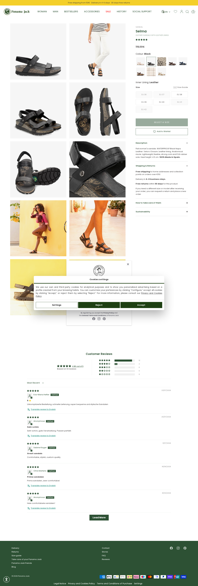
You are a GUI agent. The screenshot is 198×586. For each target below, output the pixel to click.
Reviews (106, 559)
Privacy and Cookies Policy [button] (81, 583)
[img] (33, 390)
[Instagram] (99, 318)
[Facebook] (93, 318)
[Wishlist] (175, 11)
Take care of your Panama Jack (27, 559)
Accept (141, 305)
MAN (55, 11)
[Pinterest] (104, 318)
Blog (14, 566)
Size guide (16, 555)
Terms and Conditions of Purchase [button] (114, 583)
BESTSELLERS (71, 11)
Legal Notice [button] (60, 583)
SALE (108, 11)
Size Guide (182, 87)
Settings (56, 305)
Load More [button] (99, 517)
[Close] (128, 264)
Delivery (15, 548)
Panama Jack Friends (22, 563)
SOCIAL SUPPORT (142, 11)
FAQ (104, 555)
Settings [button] (138, 583)
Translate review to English (43, 409)
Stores (105, 551)
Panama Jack (23, 576)
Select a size (162, 122)
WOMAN (42, 11)
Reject (99, 305)
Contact (105, 548)
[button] (141, 39)
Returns (15, 551)
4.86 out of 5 (77, 366)
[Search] (187, 11)
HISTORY (121, 11)
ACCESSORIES (92, 11)
